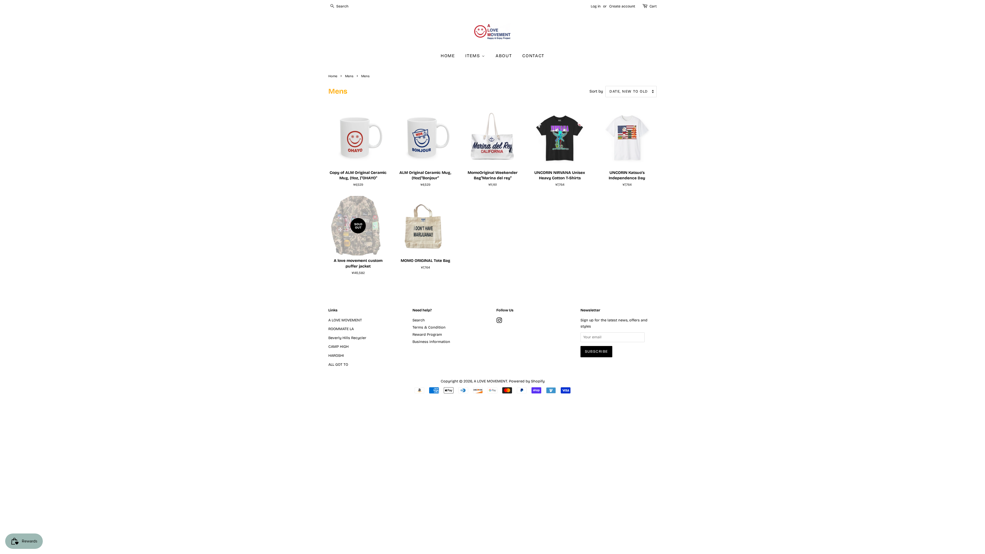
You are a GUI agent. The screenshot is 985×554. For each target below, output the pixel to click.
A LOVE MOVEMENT (345, 320)
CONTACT (533, 55)
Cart (653, 6)
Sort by (596, 91)
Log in (595, 6)
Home (332, 76)
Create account (622, 6)
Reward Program (427, 334)
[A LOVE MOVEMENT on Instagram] (499, 321)
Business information (431, 342)
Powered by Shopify (527, 381)
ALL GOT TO (338, 364)
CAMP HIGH (338, 346)
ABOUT (504, 55)
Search (418, 320)
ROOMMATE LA (341, 329)
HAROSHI (336, 355)
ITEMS (473, 55)
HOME (448, 55)
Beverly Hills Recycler (347, 338)
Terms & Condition (429, 327)
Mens (349, 76)
